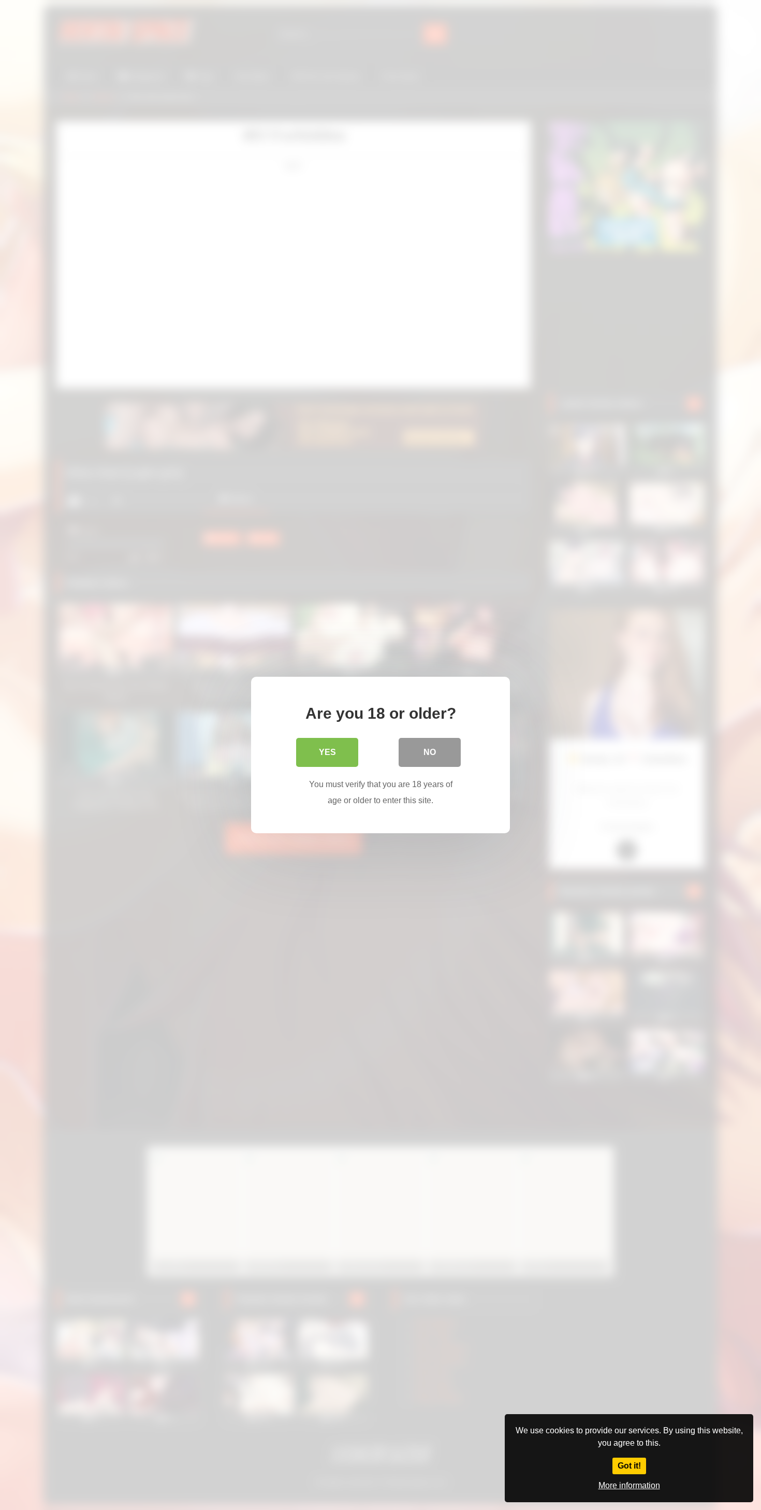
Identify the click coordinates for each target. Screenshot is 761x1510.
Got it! (629, 1465)
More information (629, 1485)
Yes (327, 752)
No (429, 752)
